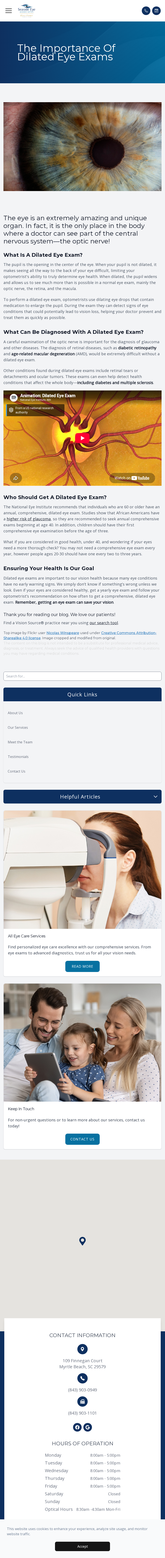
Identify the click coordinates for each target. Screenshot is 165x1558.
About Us (15, 713)
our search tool (104, 622)
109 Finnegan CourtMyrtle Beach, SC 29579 (82, 1364)
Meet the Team (20, 742)
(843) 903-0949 (82, 1390)
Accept (82, 1546)
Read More (82, 966)
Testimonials (18, 756)
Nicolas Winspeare (62, 633)
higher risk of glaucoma (29, 518)
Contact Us (16, 771)
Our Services (18, 727)
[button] (8, 11)
